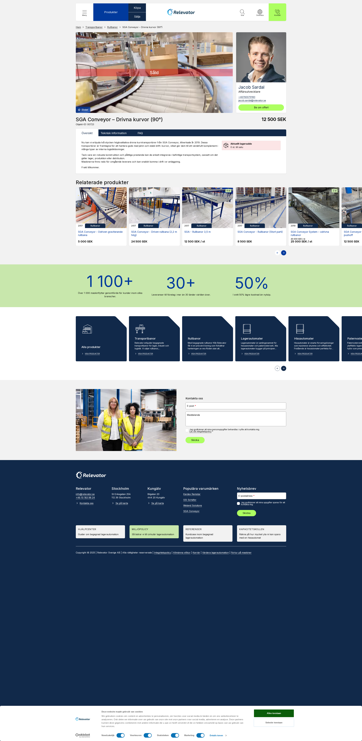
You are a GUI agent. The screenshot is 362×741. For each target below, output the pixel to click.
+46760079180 (246, 97)
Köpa (137, 7)
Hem (78, 27)
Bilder (84, 109)
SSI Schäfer (189, 499)
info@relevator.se (85, 494)
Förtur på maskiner (241, 552)
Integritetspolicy (162, 552)
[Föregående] (80, 72)
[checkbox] (187, 430)
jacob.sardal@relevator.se (252, 100)
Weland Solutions (192, 505)
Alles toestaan (274, 713)
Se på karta (122, 503)
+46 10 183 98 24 (85, 497)
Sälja (137, 16)
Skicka (195, 440)
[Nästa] (227, 72)
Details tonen (216, 735)
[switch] (148, 735)
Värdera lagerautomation (215, 552)
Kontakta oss (86, 503)
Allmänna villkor (181, 552)
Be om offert (261, 107)
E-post (191, 405)
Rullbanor (112, 27)
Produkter (111, 12)
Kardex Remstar (192, 494)
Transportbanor (94, 27)
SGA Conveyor (191, 511)
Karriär (196, 552)
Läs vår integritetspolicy (200, 431)
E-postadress (246, 495)
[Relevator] (91, 475)
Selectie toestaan (274, 722)
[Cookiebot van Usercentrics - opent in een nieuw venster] (82, 735)
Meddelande (193, 415)
